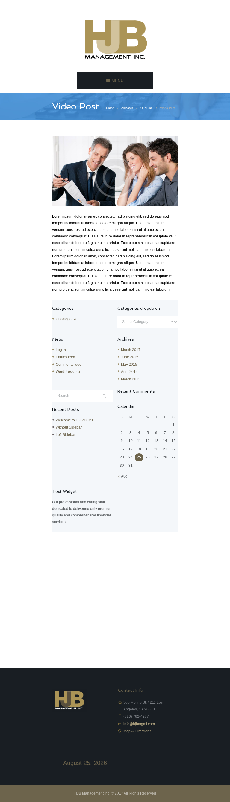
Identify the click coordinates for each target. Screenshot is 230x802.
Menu (117, 80)
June (129, 357)
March (130, 350)
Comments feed (68, 364)
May (129, 364)
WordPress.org (68, 372)
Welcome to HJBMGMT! (75, 420)
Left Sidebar (65, 435)
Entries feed (65, 357)
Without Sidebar (69, 427)
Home (110, 107)
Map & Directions (137, 731)
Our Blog (146, 107)
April (129, 372)
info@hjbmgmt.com (139, 724)
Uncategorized (68, 319)
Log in (61, 350)
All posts (127, 107)
